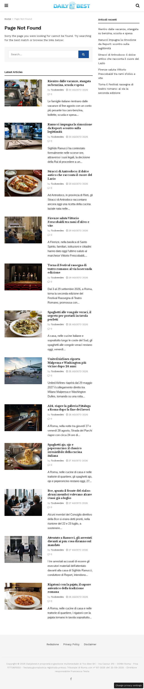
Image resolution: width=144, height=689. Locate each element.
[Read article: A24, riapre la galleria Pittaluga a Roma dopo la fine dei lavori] (23, 417)
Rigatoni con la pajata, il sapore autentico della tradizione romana (69, 588)
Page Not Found (23, 19)
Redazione (52, 644)
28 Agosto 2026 (78, 324)
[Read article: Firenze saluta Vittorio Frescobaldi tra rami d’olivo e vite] (23, 230)
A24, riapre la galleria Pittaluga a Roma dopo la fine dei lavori (69, 407)
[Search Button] (138, 5)
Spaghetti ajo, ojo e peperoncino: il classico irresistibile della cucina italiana (65, 450)
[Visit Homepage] (72, 5)
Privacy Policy (71, 644)
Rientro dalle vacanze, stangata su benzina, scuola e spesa (69, 83)
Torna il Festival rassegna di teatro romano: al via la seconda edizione (70, 268)
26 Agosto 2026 (78, 597)
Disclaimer (90, 644)
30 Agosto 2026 (78, 90)
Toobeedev (57, 90)
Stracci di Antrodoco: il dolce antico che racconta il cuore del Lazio (70, 175)
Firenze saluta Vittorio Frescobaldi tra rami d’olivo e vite (68, 222)
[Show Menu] (6, 5)
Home (7, 19)
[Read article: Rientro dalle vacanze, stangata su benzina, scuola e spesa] (23, 93)
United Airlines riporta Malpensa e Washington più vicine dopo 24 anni (67, 362)
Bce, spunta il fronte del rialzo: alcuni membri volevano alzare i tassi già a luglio (70, 494)
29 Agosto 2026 (78, 183)
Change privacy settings (129, 685)
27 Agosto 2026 (78, 460)
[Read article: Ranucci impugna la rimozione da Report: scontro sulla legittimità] (23, 136)
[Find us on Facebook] (71, 679)
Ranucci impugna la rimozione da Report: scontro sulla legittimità (70, 128)
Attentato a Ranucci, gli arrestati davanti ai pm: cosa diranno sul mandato (70, 541)
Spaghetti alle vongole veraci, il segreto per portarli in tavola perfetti (69, 315)
